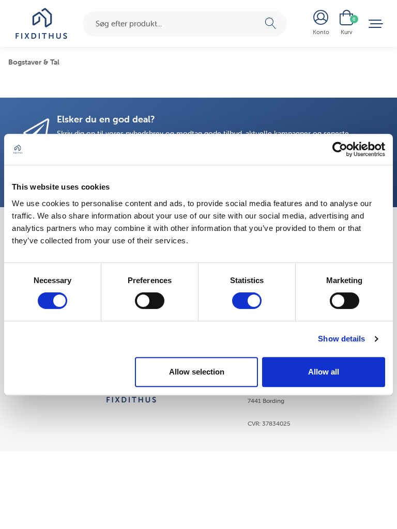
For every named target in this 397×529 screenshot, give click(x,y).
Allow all (323, 371)
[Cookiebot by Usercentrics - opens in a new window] (340, 149)
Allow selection (196, 371)
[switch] (149, 300)
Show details (341, 338)
